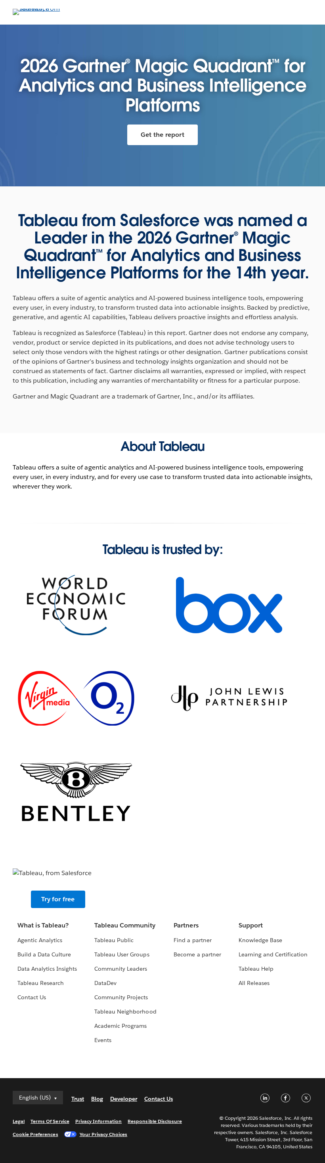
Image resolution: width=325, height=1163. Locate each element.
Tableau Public (114, 940)
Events (102, 1040)
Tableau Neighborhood (125, 1011)
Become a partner (197, 954)
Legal (19, 1121)
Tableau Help (256, 968)
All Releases (254, 983)
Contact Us (31, 997)
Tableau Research (40, 983)
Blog (97, 1098)
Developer (123, 1098)
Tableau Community (124, 925)
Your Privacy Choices (104, 1134)
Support (251, 925)
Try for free (58, 899)
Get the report (162, 134)
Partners (186, 925)
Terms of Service (50, 1121)
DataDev (105, 983)
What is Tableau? (43, 925)
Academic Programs (120, 1025)
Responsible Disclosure (155, 1121)
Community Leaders (120, 968)
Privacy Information (98, 1121)
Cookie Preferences (35, 1134)
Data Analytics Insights (47, 968)
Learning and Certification (273, 954)
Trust (77, 1098)
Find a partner (192, 940)
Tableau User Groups (121, 954)
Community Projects (121, 997)
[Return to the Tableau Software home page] (40, 8)
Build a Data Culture (44, 954)
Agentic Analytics (39, 940)
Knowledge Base (260, 940)
